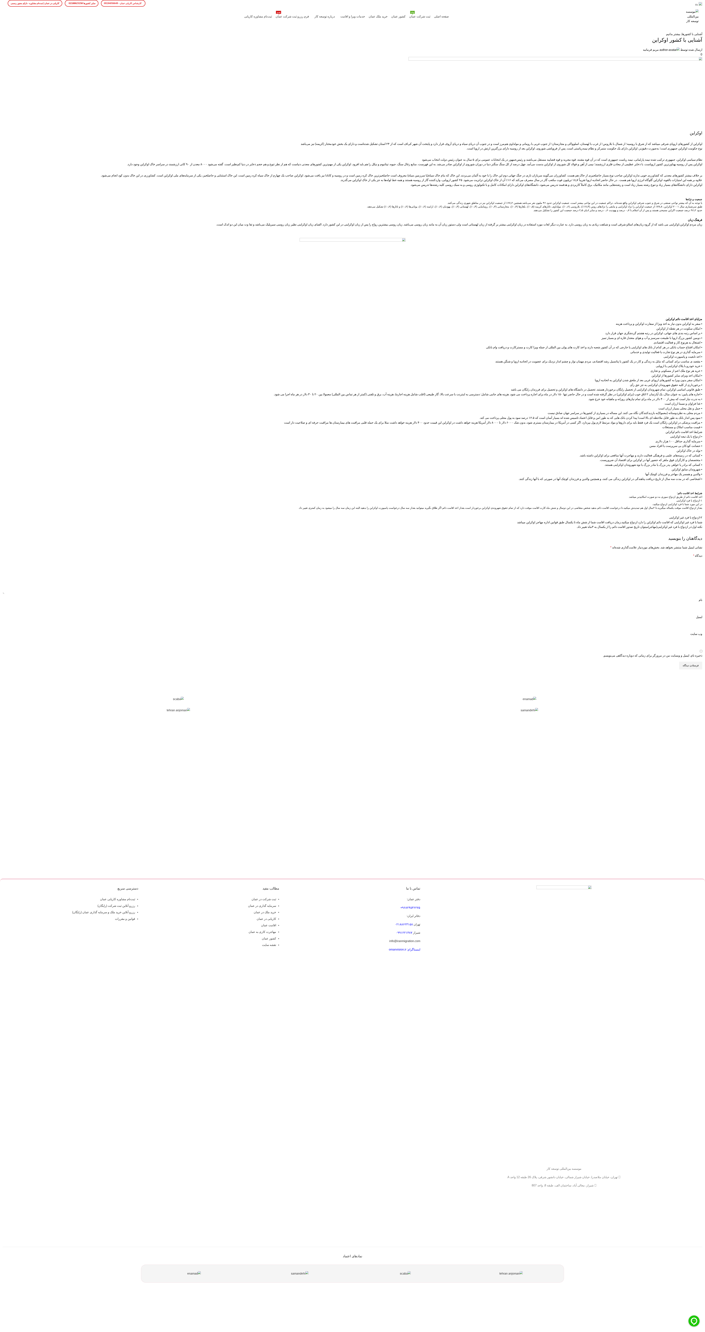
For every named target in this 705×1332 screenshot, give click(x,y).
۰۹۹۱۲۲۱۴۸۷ (404, 932)
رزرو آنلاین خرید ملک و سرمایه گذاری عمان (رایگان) (103, 912)
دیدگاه (697, 555)
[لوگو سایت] (691, 16)
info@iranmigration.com (404, 941)
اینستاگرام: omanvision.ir (404, 949)
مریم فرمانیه (651, 49)
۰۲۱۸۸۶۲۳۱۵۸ (404, 924)
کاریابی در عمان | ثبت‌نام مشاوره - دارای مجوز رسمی (35, 3)
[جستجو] (8, 16)
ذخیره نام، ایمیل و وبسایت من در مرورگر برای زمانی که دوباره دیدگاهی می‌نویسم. (652, 655)
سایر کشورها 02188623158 (82, 3)
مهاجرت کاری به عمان (262, 931)
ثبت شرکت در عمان (264, 899)
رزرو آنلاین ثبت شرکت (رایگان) (116, 905)
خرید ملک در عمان (265, 912)
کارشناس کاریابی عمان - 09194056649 (123, 3)
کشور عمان (269, 938)
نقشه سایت (269, 944)
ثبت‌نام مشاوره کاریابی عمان (117, 899)
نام (700, 599)
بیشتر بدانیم (673, 34)
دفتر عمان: (413, 899)
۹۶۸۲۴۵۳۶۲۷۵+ (410, 907)
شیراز (416, 932)
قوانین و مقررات (125, 918)
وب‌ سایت (696, 633)
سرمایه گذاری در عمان (262, 905)
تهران (417, 924)
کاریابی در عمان (266, 918)
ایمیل (699, 617)
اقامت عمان (268, 925)
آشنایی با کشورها (692, 34)
